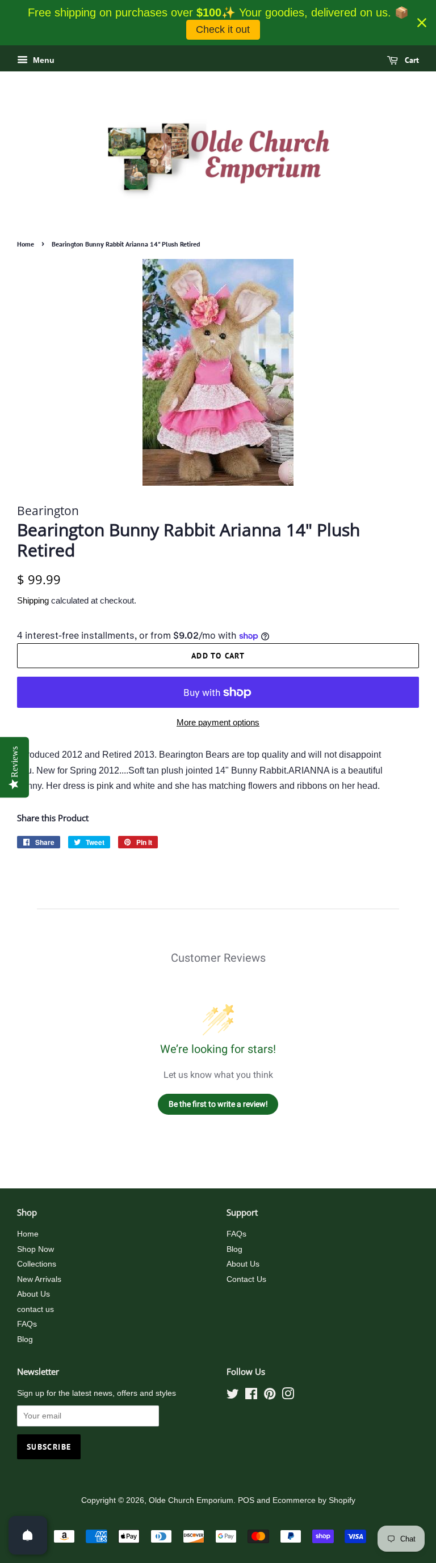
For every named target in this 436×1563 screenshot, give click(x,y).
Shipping (33, 600)
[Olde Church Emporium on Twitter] (233, 1396)
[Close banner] (421, 22)
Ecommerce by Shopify (313, 1500)
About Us (33, 1294)
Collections (36, 1264)
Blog (25, 1339)
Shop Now (35, 1249)
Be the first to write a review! (218, 1103)
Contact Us (246, 1279)
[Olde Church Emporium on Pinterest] (269, 1396)
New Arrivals (39, 1279)
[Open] (28, 1535)
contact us (35, 1309)
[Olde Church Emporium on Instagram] (288, 1396)
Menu (42, 60)
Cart (411, 60)
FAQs (27, 1324)
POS (246, 1500)
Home (25, 244)
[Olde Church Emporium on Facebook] (251, 1396)
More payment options (218, 722)
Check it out (223, 29)
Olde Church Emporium (191, 1500)
